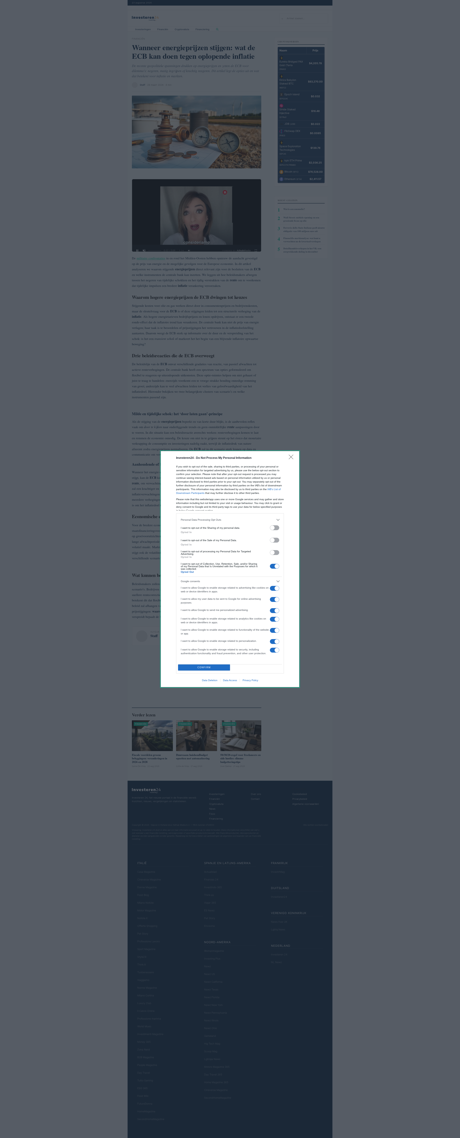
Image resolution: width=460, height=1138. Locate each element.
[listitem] (230, 520)
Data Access (230, 680)
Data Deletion (209, 680)
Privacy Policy (250, 680)
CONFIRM (204, 667)
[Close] (292, 458)
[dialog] (230, 569)
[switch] (274, 527)
